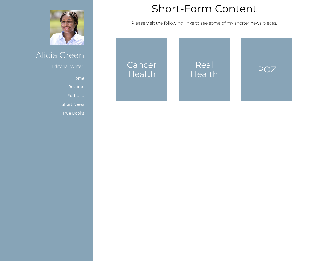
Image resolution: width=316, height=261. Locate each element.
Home (78, 78)
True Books (73, 113)
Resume (76, 86)
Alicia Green (60, 55)
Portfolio (75, 95)
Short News (73, 104)
